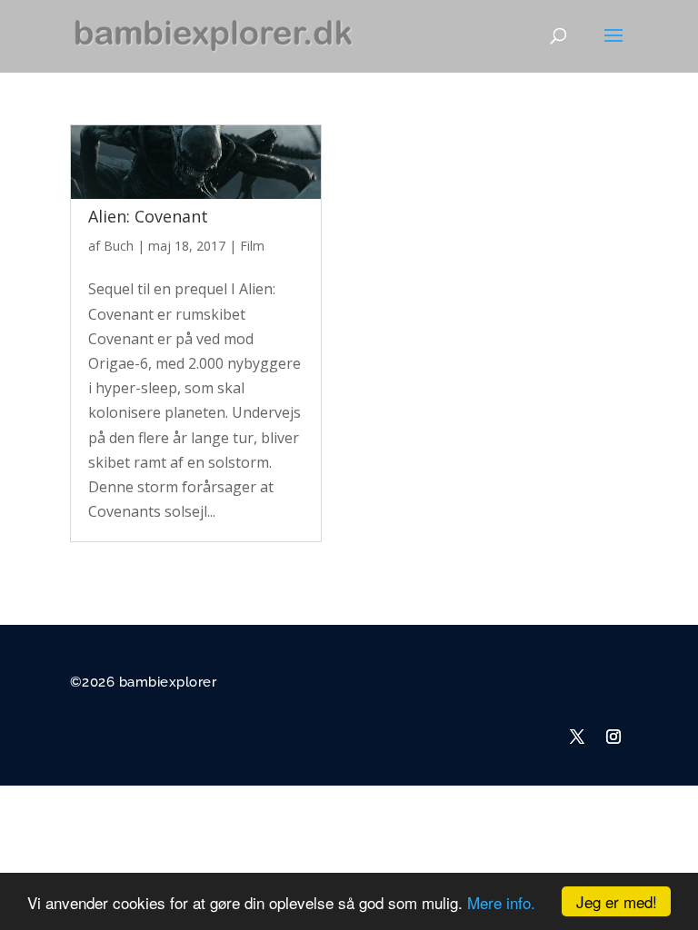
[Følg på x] (577, 736)
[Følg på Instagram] (613, 736)
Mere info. (501, 902)
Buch (119, 245)
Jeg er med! (616, 901)
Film (252, 245)
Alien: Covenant (148, 216)
